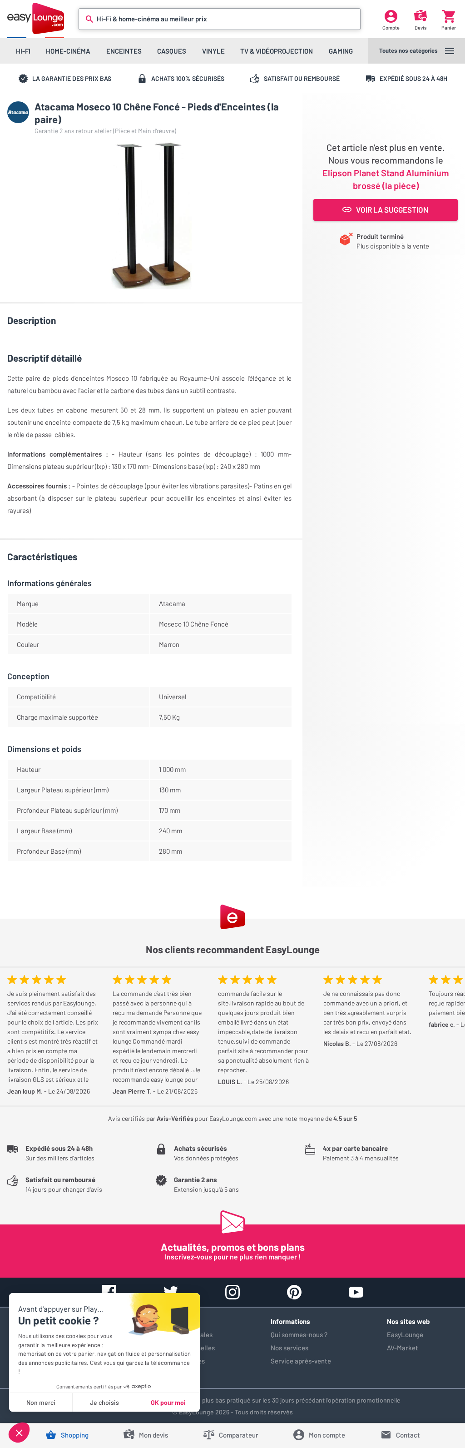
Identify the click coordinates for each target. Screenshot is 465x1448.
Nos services (289, 1348)
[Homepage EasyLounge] (35, 18)
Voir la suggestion (392, 209)
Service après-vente (301, 1361)
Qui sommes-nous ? (299, 1334)
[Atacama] (18, 112)
